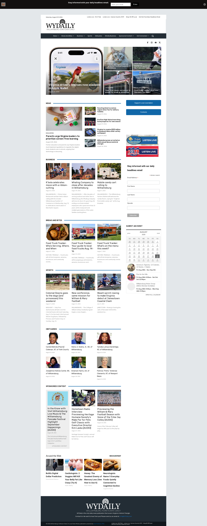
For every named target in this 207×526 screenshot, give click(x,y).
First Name (131, 186)
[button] (152, 36)
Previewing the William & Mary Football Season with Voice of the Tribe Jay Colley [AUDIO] (109, 414)
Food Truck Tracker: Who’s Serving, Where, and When (57, 246)
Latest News (109, 61)
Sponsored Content (56, 386)
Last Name (131, 195)
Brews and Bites (139, 87)
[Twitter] (159, 42)
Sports (49, 270)
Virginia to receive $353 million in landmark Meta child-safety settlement (108, 131)
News (48, 103)
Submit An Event (134, 226)
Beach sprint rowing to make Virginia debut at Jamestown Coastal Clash (108, 297)
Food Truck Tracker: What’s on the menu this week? (107, 246)
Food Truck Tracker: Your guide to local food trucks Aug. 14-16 (82, 247)
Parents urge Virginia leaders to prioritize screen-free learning (63, 137)
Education (50, 133)
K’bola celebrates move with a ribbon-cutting (57, 185)
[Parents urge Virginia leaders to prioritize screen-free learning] (64, 119)
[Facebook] (147, 42)
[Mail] (155, 42)
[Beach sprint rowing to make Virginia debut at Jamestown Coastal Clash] (109, 282)
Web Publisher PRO (99, 523)
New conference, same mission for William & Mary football (81, 297)
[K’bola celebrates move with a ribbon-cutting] (58, 171)
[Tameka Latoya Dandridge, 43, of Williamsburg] (104, 338)
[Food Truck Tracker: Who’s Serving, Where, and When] (58, 232)
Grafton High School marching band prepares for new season (109, 120)
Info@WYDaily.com (126, 516)
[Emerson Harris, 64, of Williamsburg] (78, 362)
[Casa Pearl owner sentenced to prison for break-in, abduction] (118, 83)
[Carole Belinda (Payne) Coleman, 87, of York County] (53, 338)
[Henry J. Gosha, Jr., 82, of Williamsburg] (78, 338)
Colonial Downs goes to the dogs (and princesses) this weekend (57, 297)
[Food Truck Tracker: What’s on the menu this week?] (147, 83)
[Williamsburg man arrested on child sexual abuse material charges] (90, 143)
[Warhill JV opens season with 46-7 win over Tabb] (147, 59)
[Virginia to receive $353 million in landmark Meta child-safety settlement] (90, 132)
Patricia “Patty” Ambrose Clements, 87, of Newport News (107, 373)
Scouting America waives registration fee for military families (108, 110)
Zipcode (130, 203)
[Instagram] (151, 42)
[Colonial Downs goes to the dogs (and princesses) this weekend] (58, 282)
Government (53, 81)
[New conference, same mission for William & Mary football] (83, 282)
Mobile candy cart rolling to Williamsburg (106, 185)
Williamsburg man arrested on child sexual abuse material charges (108, 142)
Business (50, 159)
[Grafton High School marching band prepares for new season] (90, 122)
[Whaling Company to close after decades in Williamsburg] (83, 171)
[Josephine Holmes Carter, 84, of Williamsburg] (53, 362)
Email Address (132, 178)
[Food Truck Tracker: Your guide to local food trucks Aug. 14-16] (83, 232)
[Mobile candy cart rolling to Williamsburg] (109, 171)
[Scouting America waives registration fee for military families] (90, 111)
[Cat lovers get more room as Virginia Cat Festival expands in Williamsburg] (118, 59)
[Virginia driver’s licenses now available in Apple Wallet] (74, 71)
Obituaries (51, 329)
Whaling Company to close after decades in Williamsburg (83, 185)
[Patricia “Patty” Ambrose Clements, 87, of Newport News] (104, 362)
